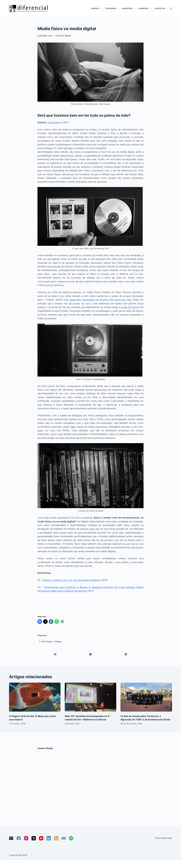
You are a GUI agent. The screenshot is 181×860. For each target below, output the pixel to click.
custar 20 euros (129, 307)
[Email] (11, 838)
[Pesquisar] (171, 8)
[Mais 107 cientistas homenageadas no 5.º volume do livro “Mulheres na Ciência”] (90, 697)
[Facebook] (55, 654)
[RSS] (56, 838)
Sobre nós (143, 8)
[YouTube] (41, 838)
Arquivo (95, 8)
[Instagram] (26, 838)
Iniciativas (127, 8)
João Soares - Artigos (50, 641)
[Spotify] (71, 838)
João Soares (54, 122)
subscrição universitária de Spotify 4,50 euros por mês (100, 299)
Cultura (60, 36)
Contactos (159, 8)
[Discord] (64, 838)
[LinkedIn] (126, 654)
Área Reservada (163, 838)
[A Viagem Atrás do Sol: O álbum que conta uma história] (35, 697)
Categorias (110, 8)
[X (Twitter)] (90, 654)
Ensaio (68, 36)
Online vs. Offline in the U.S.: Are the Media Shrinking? (71, 580)
